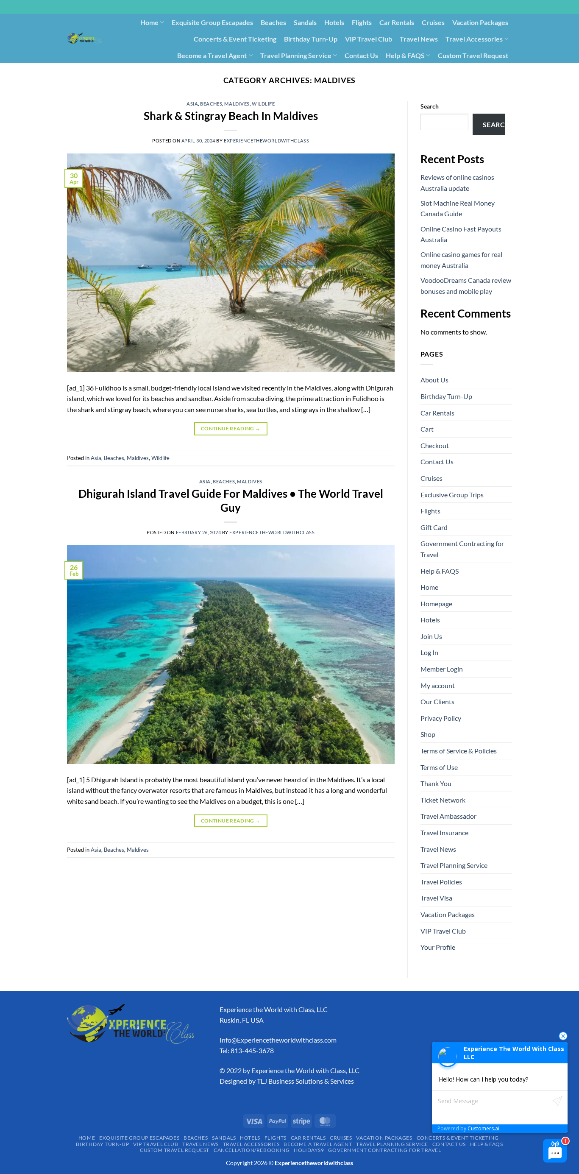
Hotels (334, 22)
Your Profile (437, 947)
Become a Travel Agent (212, 55)
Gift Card (434, 527)
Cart (427, 429)
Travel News (419, 39)
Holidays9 (382, 71)
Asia (192, 103)
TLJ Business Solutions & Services (305, 1081)
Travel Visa (436, 898)
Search (429, 106)
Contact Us (361, 55)
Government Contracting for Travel (458, 71)
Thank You (435, 783)
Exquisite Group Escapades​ (212, 22)
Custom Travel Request (473, 55)
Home (149, 22)
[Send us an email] (516, 11)
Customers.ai (483, 1128)
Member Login (441, 669)
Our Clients (437, 701)
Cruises (433, 22)
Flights (362, 22)
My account (437, 685)
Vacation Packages (480, 22)
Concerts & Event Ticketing (235, 39)
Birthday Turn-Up (310, 39)
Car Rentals (396, 22)
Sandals (305, 22)
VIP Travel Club (368, 39)
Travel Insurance (444, 832)
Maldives (236, 103)
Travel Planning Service (295, 55)
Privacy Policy (440, 718)
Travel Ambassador (448, 816)
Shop (427, 734)
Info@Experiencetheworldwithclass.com (278, 1040)
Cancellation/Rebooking (323, 71)
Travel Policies (441, 882)
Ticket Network (442, 800)
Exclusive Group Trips (452, 495)
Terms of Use (439, 767)
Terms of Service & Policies (458, 751)
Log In (429, 652)
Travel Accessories (474, 39)
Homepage (436, 604)
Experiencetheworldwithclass (266, 140)
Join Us (431, 636)
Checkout (434, 445)
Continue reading (231, 428)
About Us (434, 380)
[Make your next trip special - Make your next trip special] (84, 38)
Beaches (273, 22)
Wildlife (263, 103)
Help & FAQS (405, 55)
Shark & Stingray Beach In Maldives (231, 115)
